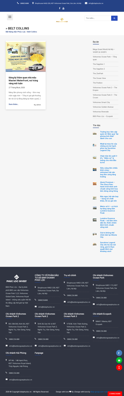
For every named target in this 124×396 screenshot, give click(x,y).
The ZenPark (98, 73)
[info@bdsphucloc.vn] (119, 360)
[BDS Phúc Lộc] (118, 353)
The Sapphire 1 (99, 64)
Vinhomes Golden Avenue (103, 107)
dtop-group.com (97, 392)
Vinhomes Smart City (101, 102)
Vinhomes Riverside (101, 112)
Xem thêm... (14, 104)
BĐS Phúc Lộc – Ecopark (103, 116)
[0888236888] (119, 368)
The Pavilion (97, 83)
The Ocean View (99, 78)
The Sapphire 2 (99, 69)
